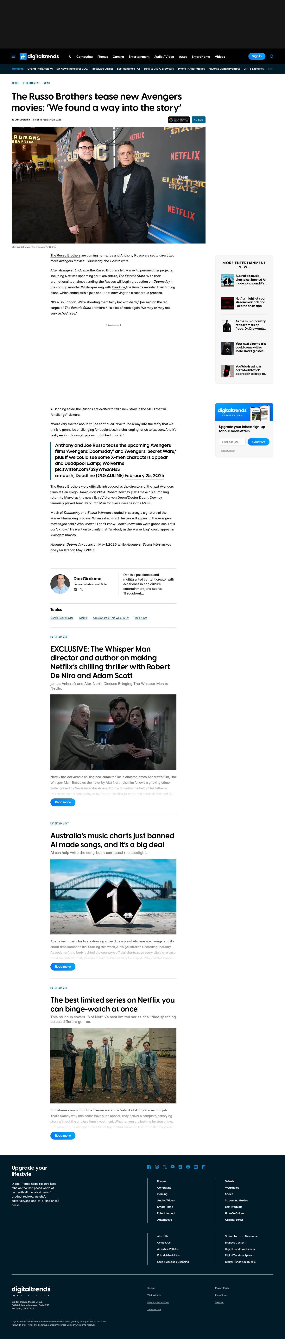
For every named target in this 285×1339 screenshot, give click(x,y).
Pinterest (188, 1167)
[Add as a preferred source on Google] (179, 119)
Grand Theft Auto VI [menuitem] (40, 69)
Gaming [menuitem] (118, 57)
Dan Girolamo (22, 119)
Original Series (234, 1220)
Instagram (157, 1167)
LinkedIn (196, 1167)
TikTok (180, 1167)
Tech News (141, 617)
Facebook (149, 1167)
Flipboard (204, 1167)
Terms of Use (154, 1309)
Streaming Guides (236, 1201)
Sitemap (219, 1302)
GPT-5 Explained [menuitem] (254, 69)
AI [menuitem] (70, 57)
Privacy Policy (228, 450)
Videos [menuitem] (220, 57)
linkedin (75, 589)
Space (229, 1194)
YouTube (172, 1167)
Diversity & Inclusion (158, 1302)
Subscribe (258, 442)
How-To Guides (234, 1213)
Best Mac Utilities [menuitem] (102, 69)
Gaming (162, 1194)
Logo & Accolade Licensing (173, 1261)
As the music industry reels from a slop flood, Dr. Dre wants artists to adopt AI (251, 327)
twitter (81, 589)
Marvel (83, 617)
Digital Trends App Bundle (240, 1261)
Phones (161, 1181)
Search (271, 56)
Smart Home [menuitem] (201, 57)
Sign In (257, 56)
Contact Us (164, 1242)
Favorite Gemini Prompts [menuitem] (224, 69)
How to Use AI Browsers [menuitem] (159, 69)
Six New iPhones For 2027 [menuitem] (72, 69)
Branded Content (235, 1242)
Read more (63, 802)
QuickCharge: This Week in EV (111, 617)
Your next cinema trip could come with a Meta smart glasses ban (251, 349)
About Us (162, 1236)
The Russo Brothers (65, 255)
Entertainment (166, 1213)
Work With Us (154, 1295)
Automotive (164, 1220)
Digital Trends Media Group (33, 1324)
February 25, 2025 (144, 475)
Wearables (232, 1188)
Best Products (233, 1207)
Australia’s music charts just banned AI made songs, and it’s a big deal (251, 281)
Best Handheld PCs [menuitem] (128, 69)
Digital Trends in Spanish (239, 1255)
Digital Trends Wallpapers (240, 1249)
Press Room (221, 1295)
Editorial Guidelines (168, 1255)
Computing (164, 1188)
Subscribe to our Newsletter (241, 1236)
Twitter (165, 1167)
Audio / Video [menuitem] (164, 57)
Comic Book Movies (61, 617)
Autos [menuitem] (183, 57)
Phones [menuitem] (103, 57)
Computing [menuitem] (84, 57)
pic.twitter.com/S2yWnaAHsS (87, 469)
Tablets (229, 1181)
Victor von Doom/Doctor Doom (124, 497)
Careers (151, 1287)
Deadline (118, 287)
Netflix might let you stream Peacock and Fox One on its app (250, 302)
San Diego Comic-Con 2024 (83, 492)
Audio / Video (165, 1201)
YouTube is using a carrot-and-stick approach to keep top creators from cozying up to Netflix (251, 374)
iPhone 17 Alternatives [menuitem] (191, 69)
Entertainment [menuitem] (139, 57)
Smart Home (165, 1207)
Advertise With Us (168, 1249)
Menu (13, 56)
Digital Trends (32, 61)
